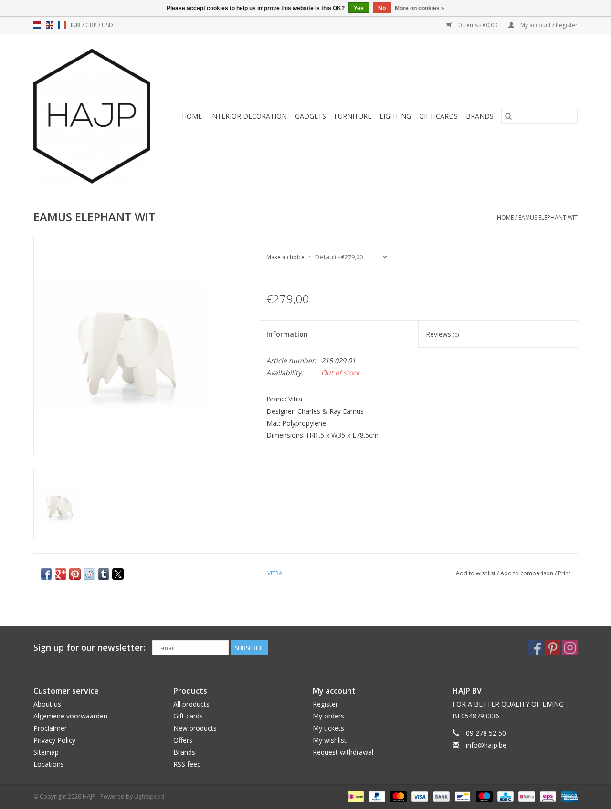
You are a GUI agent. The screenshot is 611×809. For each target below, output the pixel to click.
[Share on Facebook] (46, 574)
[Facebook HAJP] (535, 647)
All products (191, 703)
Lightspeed (149, 796)
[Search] (508, 116)
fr (62, 25)
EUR (76, 25)
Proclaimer (50, 728)
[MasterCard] (397, 796)
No (382, 8)
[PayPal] (376, 796)
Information (287, 333)
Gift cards (438, 116)
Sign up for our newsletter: (89, 648)
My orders (328, 715)
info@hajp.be (486, 744)
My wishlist (330, 740)
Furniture (352, 116)
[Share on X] (118, 574)
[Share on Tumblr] (103, 574)
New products (195, 728)
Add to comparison (527, 573)
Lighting (395, 116)
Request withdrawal (343, 752)
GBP (91, 25)
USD (107, 25)
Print (564, 573)
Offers (182, 740)
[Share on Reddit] (89, 574)
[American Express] (568, 796)
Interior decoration (248, 116)
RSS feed (187, 763)
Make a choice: (288, 257)
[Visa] (419, 796)
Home (192, 116)
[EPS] (547, 796)
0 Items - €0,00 (478, 25)
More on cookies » (419, 8)
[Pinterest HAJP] (552, 647)
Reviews (442, 333)
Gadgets (310, 116)
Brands (480, 116)
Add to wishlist (476, 573)
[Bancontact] (461, 796)
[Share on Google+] (60, 574)
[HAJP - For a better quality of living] (95, 116)
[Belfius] (525, 796)
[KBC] (504, 796)
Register (325, 703)
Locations (48, 763)
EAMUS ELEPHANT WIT (548, 218)
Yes (359, 8)
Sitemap (46, 752)
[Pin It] (75, 574)
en (49, 25)
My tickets (328, 728)
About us (47, 703)
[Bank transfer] (440, 796)
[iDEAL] (354, 796)
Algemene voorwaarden (70, 715)
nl (37, 25)
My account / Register (548, 25)
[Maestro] (483, 796)
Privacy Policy (54, 740)
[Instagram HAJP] (570, 647)
